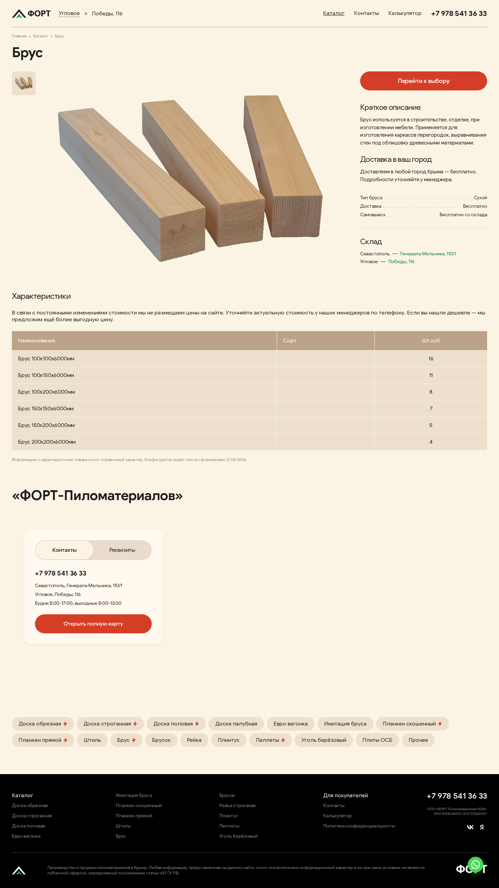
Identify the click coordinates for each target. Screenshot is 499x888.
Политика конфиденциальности (359, 826)
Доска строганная (32, 816)
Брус (121, 836)
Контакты (366, 13)
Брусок (161, 740)
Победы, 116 (107, 13)
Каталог (334, 13)
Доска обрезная (30, 805)
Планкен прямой (134, 816)
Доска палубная (236, 723)
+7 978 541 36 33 (60, 573)
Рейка (194, 740)
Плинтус (229, 740)
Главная (19, 35)
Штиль (92, 740)
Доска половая (28, 826)
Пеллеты (229, 826)
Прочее (418, 740)
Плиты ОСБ (377, 740)
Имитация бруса (345, 723)
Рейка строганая (237, 805)
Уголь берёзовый (323, 740)
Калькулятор (405, 13)
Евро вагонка (291, 723)
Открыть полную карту (93, 623)
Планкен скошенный (139, 805)
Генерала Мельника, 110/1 (428, 254)
